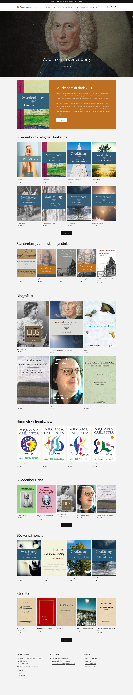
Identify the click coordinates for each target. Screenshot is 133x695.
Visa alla (66, 233)
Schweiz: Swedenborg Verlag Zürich (63, 664)
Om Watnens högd (82, 279)
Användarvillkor (90, 664)
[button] (107, 7)
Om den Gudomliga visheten (44, 628)
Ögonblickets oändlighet (56, 406)
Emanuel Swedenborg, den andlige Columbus (96, 406)
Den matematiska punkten (24, 279)
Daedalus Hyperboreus (63, 279)
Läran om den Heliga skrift (74, 179)
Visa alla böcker (66, 66)
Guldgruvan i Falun (22, 515)
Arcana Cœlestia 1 (21, 464)
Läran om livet (96, 179)
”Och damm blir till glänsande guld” (45, 515)
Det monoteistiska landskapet (25, 406)
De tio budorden (21, 223)
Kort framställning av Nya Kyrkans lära (106, 629)
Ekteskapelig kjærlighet (73, 578)
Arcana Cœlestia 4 (97, 464)
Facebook (22, 673)
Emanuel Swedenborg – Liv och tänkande (61, 350)
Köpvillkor (88, 661)
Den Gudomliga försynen (48, 223)
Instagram (22, 676)
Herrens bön (20, 179)
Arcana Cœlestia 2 (46, 464)
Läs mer (61, 120)
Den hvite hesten (21, 578)
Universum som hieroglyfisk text (85, 628)
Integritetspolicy (90, 666)
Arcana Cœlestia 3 (71, 464)
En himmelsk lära (71, 223)
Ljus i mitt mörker (21, 349)
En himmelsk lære (96, 578)
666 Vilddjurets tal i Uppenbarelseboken (22, 629)
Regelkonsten (40, 279)
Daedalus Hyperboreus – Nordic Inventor (105, 279)
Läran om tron (45, 179)
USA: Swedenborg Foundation (61, 661)
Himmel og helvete (47, 578)
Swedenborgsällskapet (64, 690)
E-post (21, 670)
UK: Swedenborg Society (60, 658)
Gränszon (86, 350)
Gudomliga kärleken (97, 223)
